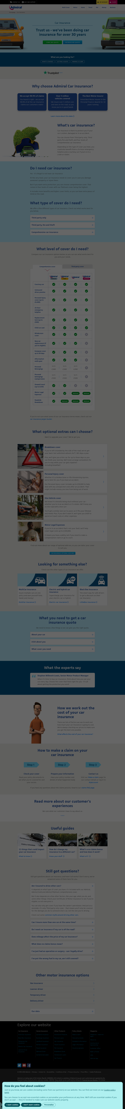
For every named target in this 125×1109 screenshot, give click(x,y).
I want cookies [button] (12, 1105)
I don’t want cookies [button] (31, 1105)
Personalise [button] (49, 1105)
